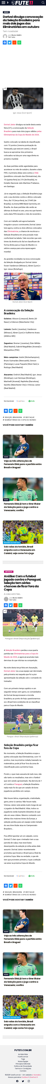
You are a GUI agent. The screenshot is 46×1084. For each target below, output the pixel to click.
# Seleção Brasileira (12, 417)
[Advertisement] (23, 66)
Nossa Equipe (23, 1061)
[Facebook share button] (5, 42)
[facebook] (17, 1081)
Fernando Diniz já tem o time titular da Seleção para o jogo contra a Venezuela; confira (22, 507)
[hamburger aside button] (3, 3)
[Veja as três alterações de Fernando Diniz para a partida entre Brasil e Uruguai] (23, 446)
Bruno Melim (17, 35)
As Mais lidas (23, 1054)
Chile (36, 173)
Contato (23, 1071)
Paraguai (18, 784)
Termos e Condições (23, 1068)
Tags (23, 1059)
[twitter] (23, 1081)
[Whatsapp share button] (19, 42)
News (6, 457)
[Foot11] (22, 3)
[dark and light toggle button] (7, 3)
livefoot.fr (34, 1077)
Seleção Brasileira (13, 650)
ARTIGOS (8, 572)
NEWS (6, 12)
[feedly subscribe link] (31, 401)
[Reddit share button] (14, 42)
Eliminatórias (13, 231)
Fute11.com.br (23, 1057)
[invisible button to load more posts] (4, 1044)
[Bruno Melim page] (5, 36)
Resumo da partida (12, 543)
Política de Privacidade (23, 1066)
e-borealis (36, 1075)
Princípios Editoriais (23, 1064)
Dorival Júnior (9, 124)
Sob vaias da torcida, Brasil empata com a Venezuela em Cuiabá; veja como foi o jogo (19, 550)
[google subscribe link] (20, 401)
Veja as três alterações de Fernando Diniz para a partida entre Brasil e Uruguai (23, 464)
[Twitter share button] (10, 42)
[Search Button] (43, 3)
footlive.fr (25, 1077)
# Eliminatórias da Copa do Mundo (19, 420)
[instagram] (29, 1081)
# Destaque (28, 417)
